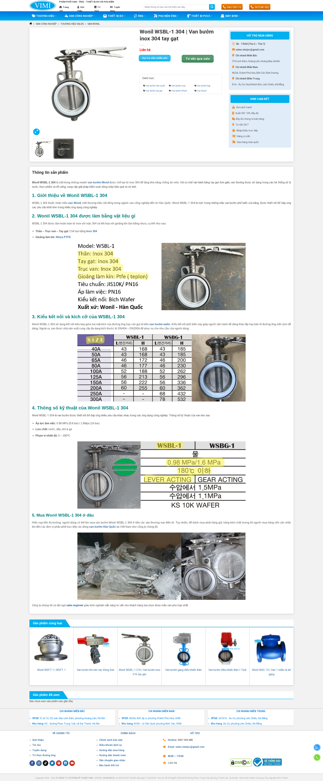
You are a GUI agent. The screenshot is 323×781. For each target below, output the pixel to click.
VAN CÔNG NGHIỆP (81, 15)
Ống (140, 15)
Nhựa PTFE (63, 237)
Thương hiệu (45, 15)
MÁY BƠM (231, 15)
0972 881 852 (262, 7)
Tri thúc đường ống (44, 755)
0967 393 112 (234, 7)
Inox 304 (91, 231)
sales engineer (74, 605)
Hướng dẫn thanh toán (112, 755)
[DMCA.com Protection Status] (241, 762)
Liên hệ (172, 762)
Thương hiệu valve (72, 24)
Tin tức (36, 745)
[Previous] (38, 83)
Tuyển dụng (39, 750)
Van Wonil (93, 24)
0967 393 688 (185, 740)
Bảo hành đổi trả (109, 765)
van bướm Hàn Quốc (102, 526)
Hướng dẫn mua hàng (111, 750)
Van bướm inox (178, 86)
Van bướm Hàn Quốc (155, 86)
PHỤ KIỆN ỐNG (167, 15)
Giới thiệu (38, 740)
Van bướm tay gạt (154, 91)
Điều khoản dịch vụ (110, 745)
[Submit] (212, 7)
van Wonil (74, 203)
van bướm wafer (159, 324)
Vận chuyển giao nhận (112, 760)
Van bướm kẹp (203, 86)
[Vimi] (42, 5)
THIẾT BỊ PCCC (200, 15)
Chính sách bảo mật (110, 740)
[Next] (132, 83)
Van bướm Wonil (179, 91)
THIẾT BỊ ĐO (115, 15)
